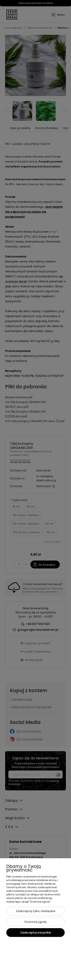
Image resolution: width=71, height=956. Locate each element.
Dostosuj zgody (35, 922)
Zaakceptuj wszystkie (35, 933)
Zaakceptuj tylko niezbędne (35, 911)
